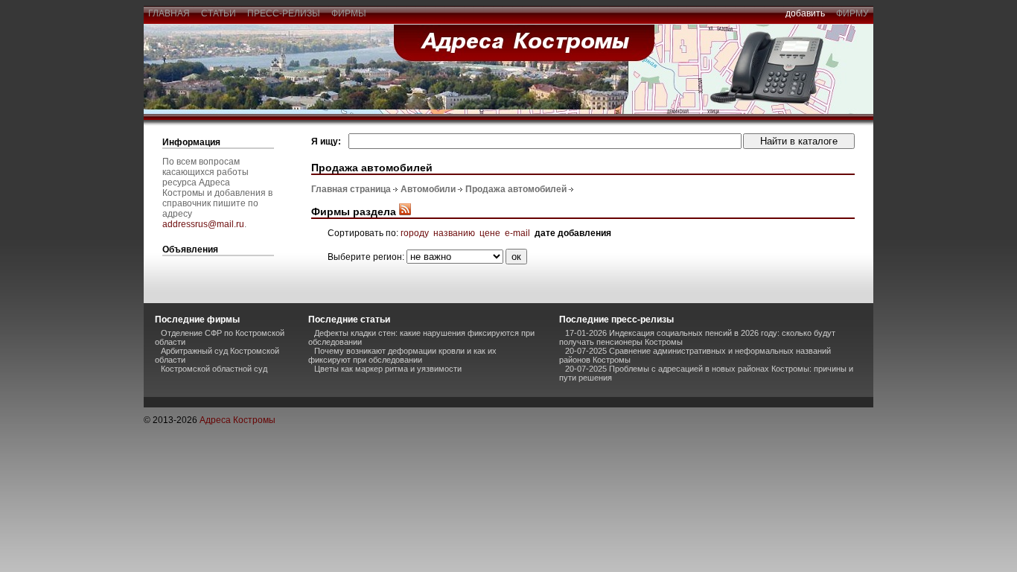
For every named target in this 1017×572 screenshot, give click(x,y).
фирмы (349, 13)
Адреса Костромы (237, 420)
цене (489, 233)
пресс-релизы (284, 13)
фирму (852, 13)
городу (415, 233)
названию (454, 233)
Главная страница (351, 189)
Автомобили (428, 189)
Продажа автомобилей (516, 189)
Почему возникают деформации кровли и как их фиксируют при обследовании (402, 355)
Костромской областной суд (214, 368)
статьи (218, 13)
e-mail (517, 233)
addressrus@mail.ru (203, 224)
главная (169, 13)
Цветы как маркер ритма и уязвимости (388, 368)
